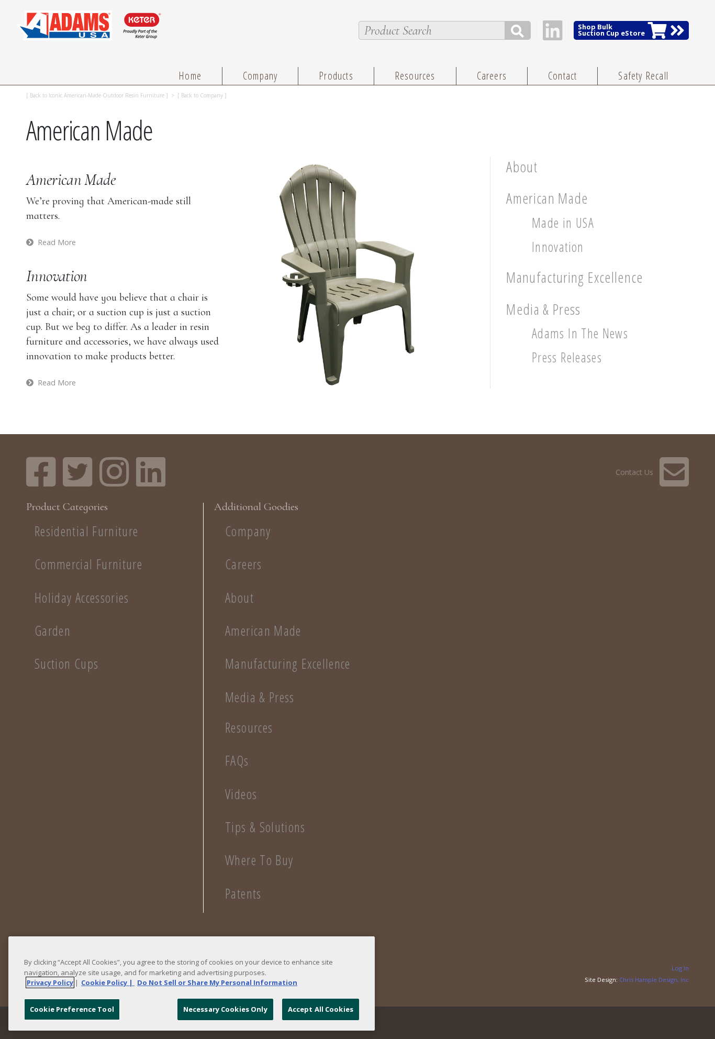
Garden (53, 631)
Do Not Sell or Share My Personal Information (217, 982)
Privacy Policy (50, 982)
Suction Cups (66, 664)
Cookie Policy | (108, 982)
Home (190, 76)
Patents (243, 894)
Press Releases (567, 357)
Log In (680, 968)
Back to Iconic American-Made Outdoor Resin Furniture (97, 95)
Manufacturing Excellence (574, 277)
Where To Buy (259, 860)
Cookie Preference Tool (72, 1008)
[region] (191, 983)
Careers (492, 76)
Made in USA (563, 222)
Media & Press (543, 309)
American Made (547, 198)
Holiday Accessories (82, 598)
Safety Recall (643, 76)
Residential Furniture (87, 531)
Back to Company (202, 95)
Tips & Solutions (265, 827)
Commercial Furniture (88, 564)
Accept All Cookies (320, 1008)
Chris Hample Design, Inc (654, 979)
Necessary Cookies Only (225, 1008)
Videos (241, 794)
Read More (57, 242)
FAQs (237, 760)
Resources (415, 76)
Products (336, 76)
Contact (562, 76)
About (522, 166)
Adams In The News (580, 333)
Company (260, 76)
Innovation (558, 247)
